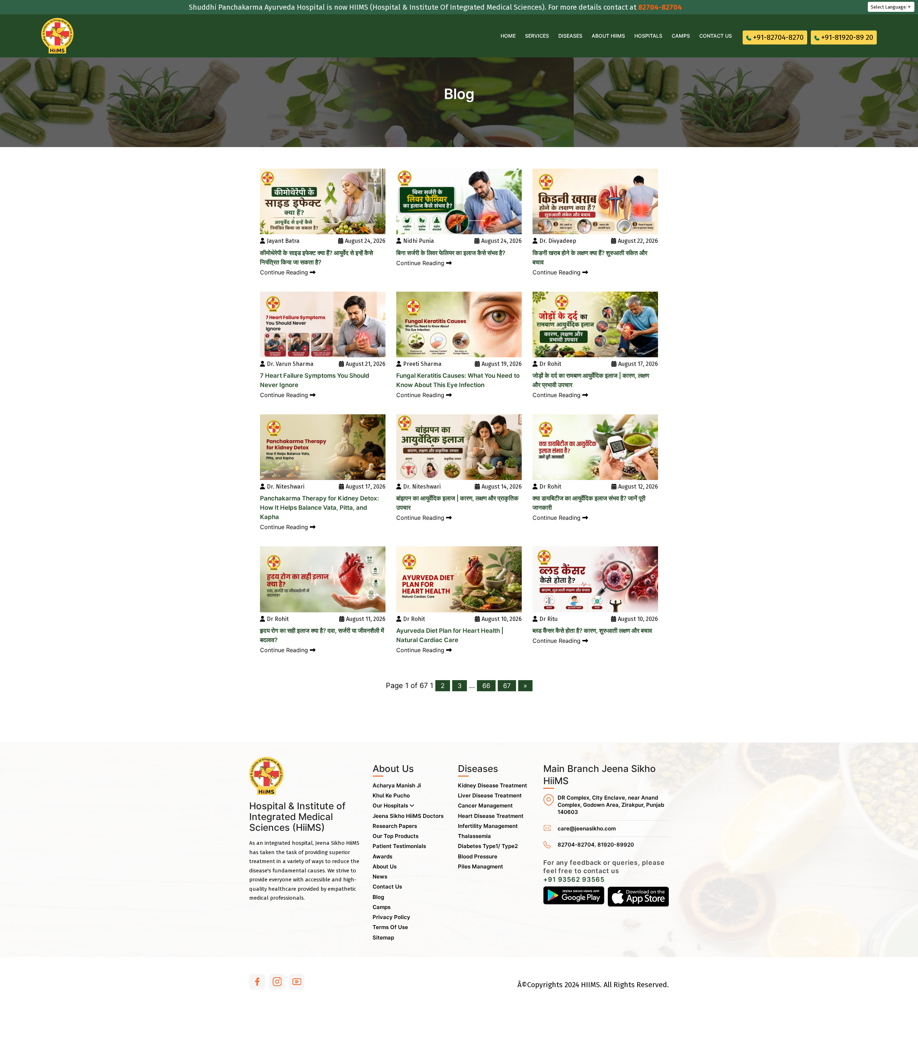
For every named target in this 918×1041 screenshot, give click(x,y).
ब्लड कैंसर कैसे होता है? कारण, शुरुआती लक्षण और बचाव (592, 630)
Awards (382, 856)
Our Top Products (395, 836)
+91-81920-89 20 (847, 37)
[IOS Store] (638, 896)
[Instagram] (277, 982)
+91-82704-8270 (778, 37)
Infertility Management (488, 826)
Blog (378, 897)
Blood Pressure (477, 856)
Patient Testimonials (399, 846)
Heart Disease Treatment (491, 815)
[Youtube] (296, 982)
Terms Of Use (390, 927)
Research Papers (395, 826)
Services (537, 36)
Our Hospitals (391, 805)
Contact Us (715, 36)
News (380, 876)
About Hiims (608, 36)
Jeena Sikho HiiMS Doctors (408, 815)
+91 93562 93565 (574, 879)
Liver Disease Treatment (490, 795)
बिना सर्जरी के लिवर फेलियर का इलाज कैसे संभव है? (450, 252)
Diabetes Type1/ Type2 (488, 846)
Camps (681, 36)
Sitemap (383, 937)
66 (486, 685)
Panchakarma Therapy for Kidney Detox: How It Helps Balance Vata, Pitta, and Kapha (319, 507)
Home (508, 36)
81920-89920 (615, 844)
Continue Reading (285, 272)
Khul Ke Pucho (391, 795)
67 (507, 685)
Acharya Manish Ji (397, 785)
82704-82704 (610, 7)
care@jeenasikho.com (587, 828)
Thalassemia (474, 836)
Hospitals (648, 36)
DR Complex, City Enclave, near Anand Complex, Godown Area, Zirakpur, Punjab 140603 (611, 805)
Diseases (570, 36)
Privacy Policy (391, 917)
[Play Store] (573, 896)
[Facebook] (257, 982)
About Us (385, 866)
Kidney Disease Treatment (492, 785)
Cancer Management (485, 805)
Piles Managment (480, 866)
